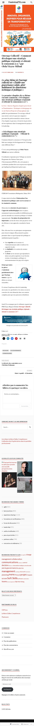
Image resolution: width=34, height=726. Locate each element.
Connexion (7, 637)
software (20, 578)
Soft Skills (12, 578)
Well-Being (21, 581)
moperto (21, 72)
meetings (17, 571)
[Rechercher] (29, 427)
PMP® (12, 575)
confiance (20, 562)
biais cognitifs (23, 554)
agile (5, 507)
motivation (28, 571)
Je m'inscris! (7, 689)
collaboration (16, 559)
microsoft (22, 571)
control (25, 562)
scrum (4, 578)
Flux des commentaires (11, 645)
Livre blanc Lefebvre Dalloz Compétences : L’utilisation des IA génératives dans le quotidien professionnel (16, 441)
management (8, 571)
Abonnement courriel (11, 670)
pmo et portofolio (9, 535)
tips (16, 581)
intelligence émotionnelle (25, 565)
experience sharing (9, 515)
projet (23, 574)
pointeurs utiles (8, 539)
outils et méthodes (9, 531)
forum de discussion (10, 523)
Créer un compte (9, 633)
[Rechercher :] (17, 427)
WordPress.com (9, 649)
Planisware (5, 617)
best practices (8, 511)
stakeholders (7, 353)
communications (10, 562)
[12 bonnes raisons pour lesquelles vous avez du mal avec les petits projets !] (24, 485)
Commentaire (24, 406)
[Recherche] (29, 2)
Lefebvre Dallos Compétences (11, 613)
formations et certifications (12, 519)
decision (5, 350)
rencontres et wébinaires (11, 543)
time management (11, 581)
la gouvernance (16, 350)
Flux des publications (10, 641)
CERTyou (5, 610)
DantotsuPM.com (17, 2)
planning (5, 575)
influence (11, 565)
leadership (7, 527)
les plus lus (20, 568)
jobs (3, 568)
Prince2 (17, 575)
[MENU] (3, 2)
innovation (16, 565)
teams (4, 581)
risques (29, 575)
